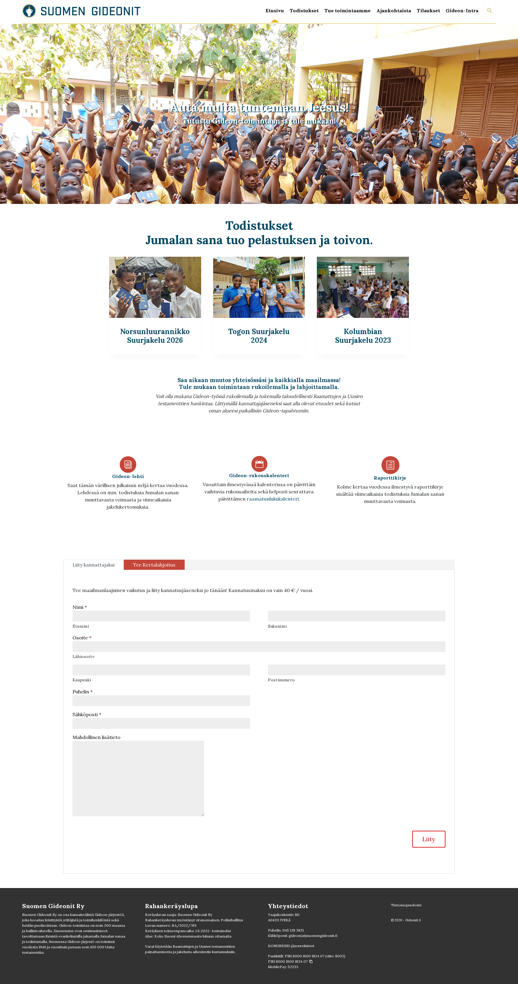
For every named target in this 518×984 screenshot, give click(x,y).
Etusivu (275, 10)
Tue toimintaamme (347, 10)
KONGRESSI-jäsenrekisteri (291, 946)
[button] (290, 961)
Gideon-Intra (462, 10)
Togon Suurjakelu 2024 (259, 336)
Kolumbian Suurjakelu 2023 (363, 336)
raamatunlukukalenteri (273, 499)
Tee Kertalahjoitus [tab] (154, 565)
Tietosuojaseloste (406, 905)
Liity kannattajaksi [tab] (94, 565)
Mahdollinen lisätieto (97, 737)
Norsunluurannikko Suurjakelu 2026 (155, 336)
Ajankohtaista (394, 10)
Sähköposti (87, 714)
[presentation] (155, 287)
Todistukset (304, 10)
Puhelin (83, 692)
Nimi (80, 607)
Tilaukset (428, 10)
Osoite (82, 638)
